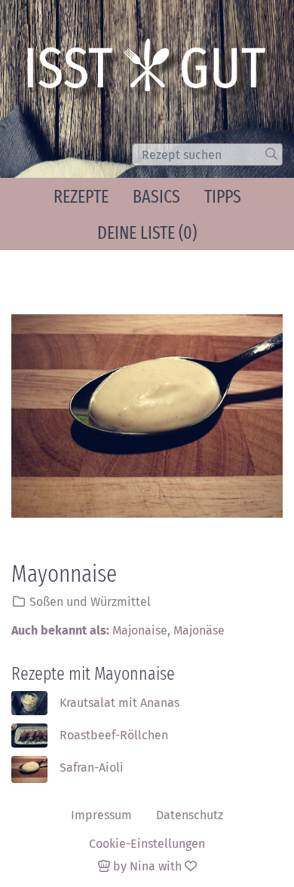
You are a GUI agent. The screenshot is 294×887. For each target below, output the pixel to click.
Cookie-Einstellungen (147, 844)
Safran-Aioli (92, 767)
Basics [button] (156, 196)
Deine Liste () (147, 232)
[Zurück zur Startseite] (151, 70)
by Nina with (147, 866)
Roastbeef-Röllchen (114, 735)
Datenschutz (189, 815)
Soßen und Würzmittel (90, 602)
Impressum (101, 815)
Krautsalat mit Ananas (119, 703)
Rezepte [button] (81, 196)
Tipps (222, 196)
